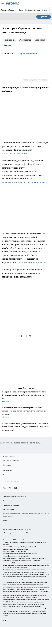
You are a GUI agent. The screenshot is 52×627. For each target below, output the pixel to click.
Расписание (10, 39)
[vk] (23, 336)
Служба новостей (28, 53)
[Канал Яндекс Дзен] (15, 487)
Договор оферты (8, 501)
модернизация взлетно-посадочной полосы (24, 182)
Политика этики (8, 509)
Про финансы (7, 470)
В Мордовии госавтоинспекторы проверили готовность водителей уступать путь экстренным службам (24, 412)
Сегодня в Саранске (8, 10)
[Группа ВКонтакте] (4, 487)
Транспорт (40, 39)
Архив (5, 520)
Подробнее (44, 591)
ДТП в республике (9, 456)
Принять (43, 17)
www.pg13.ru (26, 529)
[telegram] (30, 336)
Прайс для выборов (32, 10)
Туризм (7, 45)
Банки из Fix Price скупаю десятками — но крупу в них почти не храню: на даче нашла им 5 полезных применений (25, 428)
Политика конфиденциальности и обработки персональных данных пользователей (26, 515)
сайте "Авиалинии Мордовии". (32, 262)
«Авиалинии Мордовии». (15, 153)
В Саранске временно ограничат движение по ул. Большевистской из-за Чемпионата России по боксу (24, 396)
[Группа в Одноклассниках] (10, 487)
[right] (49, 10)
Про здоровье (7, 465)
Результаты (25, 39)
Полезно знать (8, 475)
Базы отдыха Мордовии (11, 460)
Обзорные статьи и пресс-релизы (14, 496)
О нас (21, 10)
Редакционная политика (11, 505)
